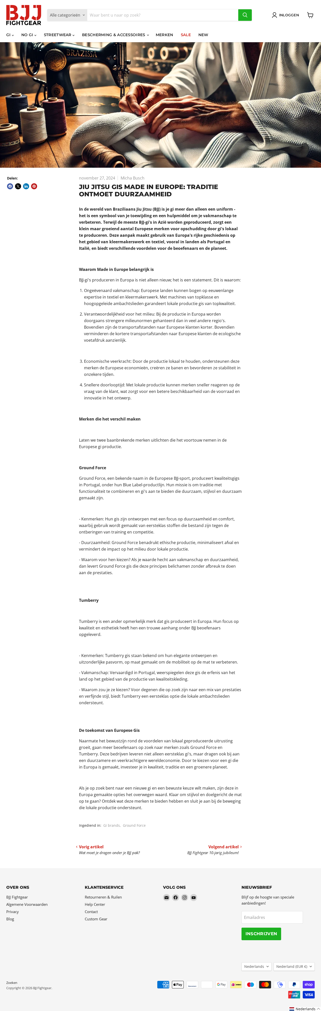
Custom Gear (96, 918)
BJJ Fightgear (17, 897)
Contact (91, 911)
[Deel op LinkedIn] (26, 186)
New (203, 34)
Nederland (291, 966)
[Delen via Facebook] (10, 186)
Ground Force (134, 825)
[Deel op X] (18, 186)
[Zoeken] (245, 15)
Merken (164, 34)
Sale (186, 34)
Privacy (12, 911)
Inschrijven (261, 933)
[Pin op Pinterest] (34, 186)
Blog (10, 918)
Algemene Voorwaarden (27, 904)
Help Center (95, 904)
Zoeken (11, 982)
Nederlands (254, 966)
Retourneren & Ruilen (103, 897)
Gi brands (111, 825)
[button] (305, 1009)
